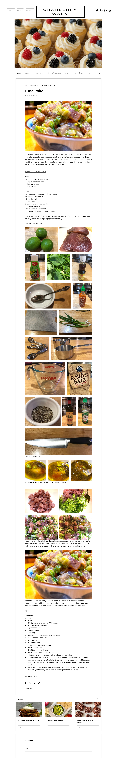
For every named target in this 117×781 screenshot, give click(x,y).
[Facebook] (97, 10)
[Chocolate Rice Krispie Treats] (88, 709)
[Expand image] (41, 239)
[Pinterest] (101, 10)
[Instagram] (106, 10)
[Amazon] (110, 10)
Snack (35, 677)
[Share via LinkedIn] (34, 683)
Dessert (81, 73)
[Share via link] (39, 683)
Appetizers (28, 73)
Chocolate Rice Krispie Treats (86, 721)
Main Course (39, 73)
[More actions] (91, 85)
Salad (66, 73)
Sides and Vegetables (54, 73)
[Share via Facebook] (25, 683)
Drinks (74, 73)
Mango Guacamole (55, 720)
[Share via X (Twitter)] (30, 683)
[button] (99, 73)
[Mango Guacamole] (58, 709)
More (89, 73)
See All (99, 699)
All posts (18, 73)
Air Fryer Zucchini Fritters (28, 720)
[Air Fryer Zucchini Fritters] (29, 709)
